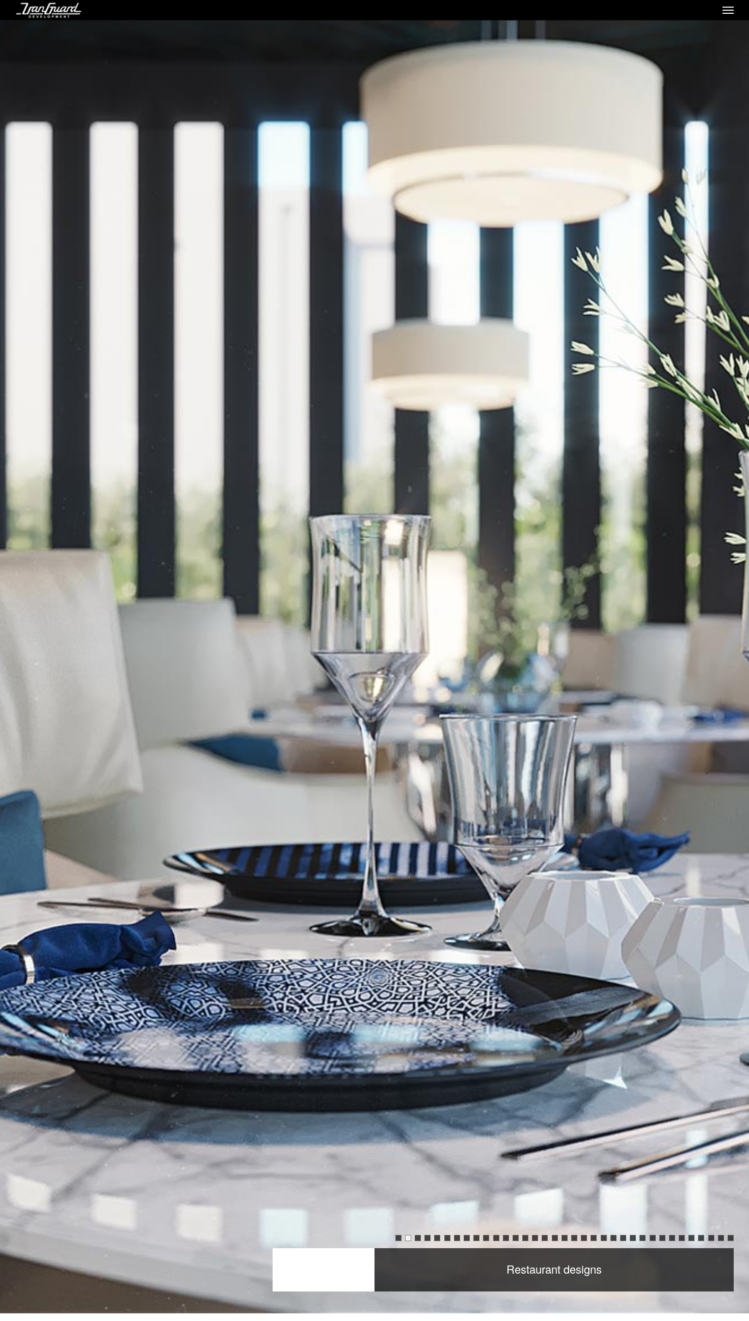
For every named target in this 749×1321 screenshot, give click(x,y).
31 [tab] (691, 1238)
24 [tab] (623, 1238)
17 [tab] (555, 1238)
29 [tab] (672, 1238)
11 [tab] (496, 1238)
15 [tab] (535, 1238)
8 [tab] (466, 1238)
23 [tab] (614, 1238)
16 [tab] (545, 1238)
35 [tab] (731, 1238)
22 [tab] (604, 1238)
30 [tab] (682, 1238)
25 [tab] (633, 1238)
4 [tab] (427, 1238)
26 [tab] (643, 1238)
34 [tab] (721, 1238)
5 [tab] (437, 1238)
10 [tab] (486, 1238)
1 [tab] (398, 1238)
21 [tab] (594, 1238)
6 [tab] (447, 1238)
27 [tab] (653, 1238)
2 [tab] (408, 1238)
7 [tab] (457, 1238)
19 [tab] (574, 1238)
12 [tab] (506, 1238)
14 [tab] (525, 1238)
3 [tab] (417, 1238)
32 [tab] (701, 1238)
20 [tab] (584, 1238)
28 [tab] (662, 1238)
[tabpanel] (374, 660)
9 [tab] (476, 1238)
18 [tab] (565, 1238)
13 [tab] (516, 1238)
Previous (23, 669)
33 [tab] (711, 1238)
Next (725, 669)
